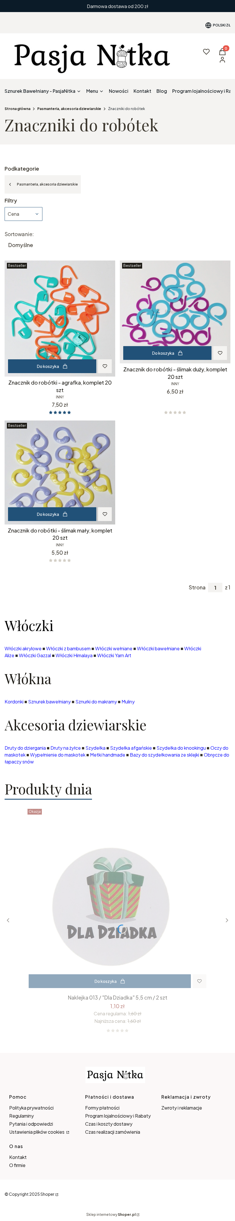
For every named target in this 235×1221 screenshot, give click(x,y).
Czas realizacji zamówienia (112, 1132)
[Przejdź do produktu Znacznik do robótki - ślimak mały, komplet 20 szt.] (60, 472)
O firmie (17, 1165)
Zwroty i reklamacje (181, 1108)
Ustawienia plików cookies (37, 1132)
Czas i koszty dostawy (108, 1124)
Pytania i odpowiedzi (31, 1124)
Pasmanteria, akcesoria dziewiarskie (69, 109)
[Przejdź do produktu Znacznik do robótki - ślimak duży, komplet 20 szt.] (175, 312)
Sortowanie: (19, 234)
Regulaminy (21, 1116)
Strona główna (17, 109)
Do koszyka (48, 366)
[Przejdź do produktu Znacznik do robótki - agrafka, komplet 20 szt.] (60, 319)
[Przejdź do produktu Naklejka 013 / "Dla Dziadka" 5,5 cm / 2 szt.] (117, 899)
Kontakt (18, 1157)
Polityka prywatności (31, 1108)
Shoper (47, 1194)
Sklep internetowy (111, 1214)
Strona (197, 587)
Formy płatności (102, 1108)
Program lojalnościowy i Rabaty (118, 1116)
